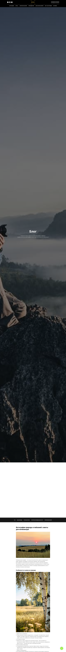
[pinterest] (11, 2)
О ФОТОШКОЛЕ (11, 5)
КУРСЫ (17, 5)
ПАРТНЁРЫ (55, 5)
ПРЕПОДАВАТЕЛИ (31, 5)
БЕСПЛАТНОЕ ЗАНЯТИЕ (23, 5)
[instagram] (10, 2)
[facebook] (8, 2)
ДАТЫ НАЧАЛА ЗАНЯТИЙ (39, 5)
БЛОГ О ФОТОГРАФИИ (48, 5)
